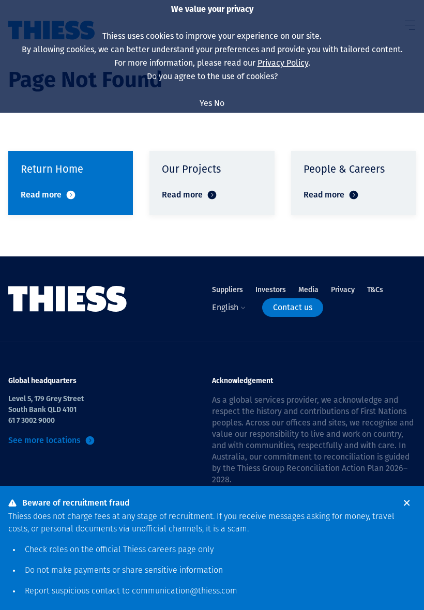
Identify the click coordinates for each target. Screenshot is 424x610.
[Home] (67, 299)
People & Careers (344, 169)
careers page (172, 550)
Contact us (292, 307)
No (219, 103)
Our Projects (191, 169)
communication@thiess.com (184, 591)
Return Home (52, 169)
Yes (206, 103)
